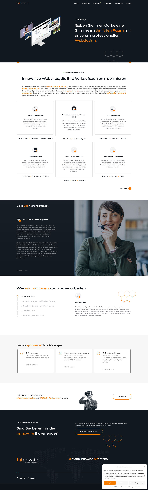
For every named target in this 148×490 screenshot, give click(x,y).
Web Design (86, 3)
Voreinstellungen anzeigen (137, 483)
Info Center (119, 3)
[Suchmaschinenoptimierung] (60, 353)
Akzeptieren (109, 483)
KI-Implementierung (111, 353)
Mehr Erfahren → (32, 364)
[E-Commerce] (22, 353)
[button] (144, 467)
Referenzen (108, 3)
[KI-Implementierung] (98, 353)
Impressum (137, 487)
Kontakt (128, 3)
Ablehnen (122, 483)
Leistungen (96, 3)
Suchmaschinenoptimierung (76, 353)
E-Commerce (32, 353)
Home (76, 3)
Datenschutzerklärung (127, 487)
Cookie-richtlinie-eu (115, 487)
